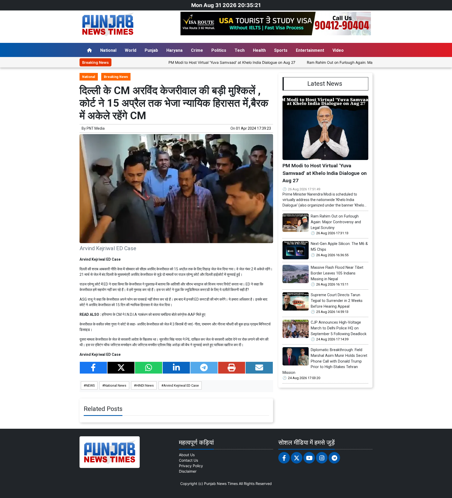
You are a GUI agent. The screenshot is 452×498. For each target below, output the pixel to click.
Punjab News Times (221, 483)
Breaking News (116, 77)
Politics (218, 50)
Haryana (174, 50)
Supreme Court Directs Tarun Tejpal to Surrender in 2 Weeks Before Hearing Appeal (337, 300)
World (130, 50)
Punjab (151, 50)
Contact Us (188, 460)
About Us (187, 455)
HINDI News (145, 385)
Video (338, 50)
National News (115, 385)
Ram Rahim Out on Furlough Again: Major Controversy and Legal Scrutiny (351, 62)
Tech (240, 50)
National (108, 50)
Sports (280, 50)
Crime (197, 50)
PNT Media (96, 128)
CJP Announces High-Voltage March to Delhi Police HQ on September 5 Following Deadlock (338, 328)
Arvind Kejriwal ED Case (181, 385)
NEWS (90, 385)
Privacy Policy (191, 465)
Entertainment (310, 50)
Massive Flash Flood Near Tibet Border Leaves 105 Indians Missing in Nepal (337, 273)
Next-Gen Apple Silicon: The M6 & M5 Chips (339, 247)
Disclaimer (187, 471)
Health (259, 50)
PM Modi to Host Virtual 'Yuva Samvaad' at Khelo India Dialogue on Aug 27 (214, 62)
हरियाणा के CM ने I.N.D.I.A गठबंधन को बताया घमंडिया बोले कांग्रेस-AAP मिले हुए (153, 314)
